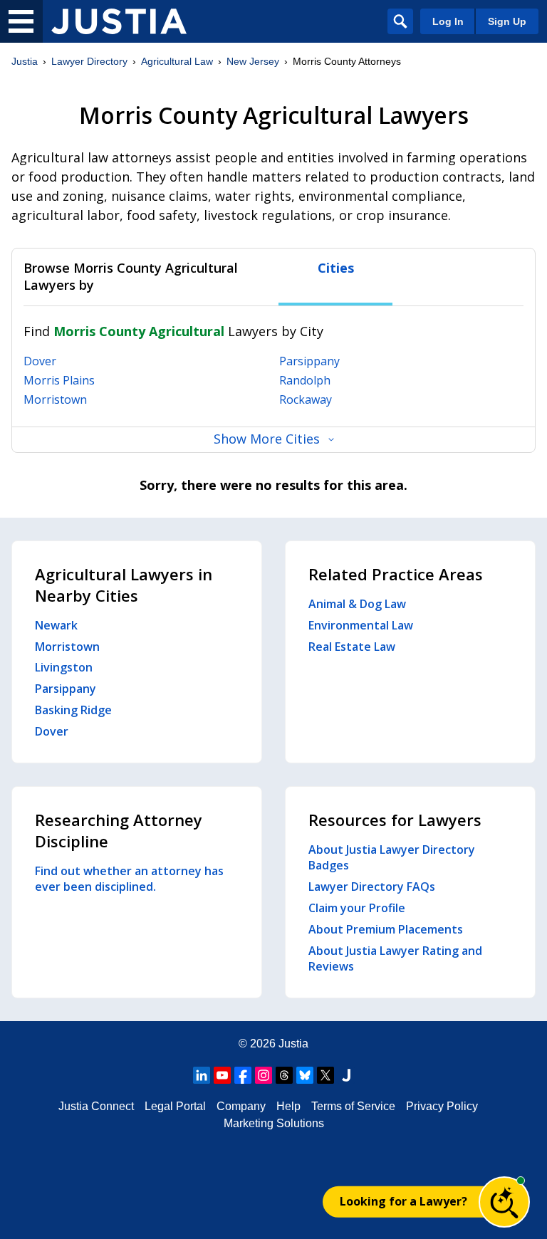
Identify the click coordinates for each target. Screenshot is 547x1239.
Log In (448, 21)
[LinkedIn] (201, 1075)
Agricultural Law (177, 61)
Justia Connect (96, 1106)
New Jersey (252, 61)
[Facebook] (242, 1075)
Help (288, 1106)
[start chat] (504, 1202)
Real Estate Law (351, 646)
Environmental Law (360, 625)
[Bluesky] (304, 1075)
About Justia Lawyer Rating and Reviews (395, 958)
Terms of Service (353, 1106)
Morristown (55, 399)
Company (241, 1106)
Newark (56, 625)
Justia (24, 61)
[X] (325, 1075)
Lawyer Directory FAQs (371, 886)
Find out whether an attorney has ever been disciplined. (129, 878)
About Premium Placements (385, 929)
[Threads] (284, 1075)
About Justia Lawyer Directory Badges (391, 857)
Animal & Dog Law (357, 604)
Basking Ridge (73, 710)
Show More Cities (267, 438)
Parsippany (309, 361)
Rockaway (305, 399)
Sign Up (507, 21)
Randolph (304, 380)
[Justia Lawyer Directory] (119, 21)
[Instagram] (263, 1075)
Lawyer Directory (89, 61)
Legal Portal (175, 1106)
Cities (336, 268)
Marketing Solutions (274, 1123)
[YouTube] (222, 1075)
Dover (40, 361)
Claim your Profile (356, 908)
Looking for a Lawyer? (403, 1201)
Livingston (64, 667)
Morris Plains (59, 380)
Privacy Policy (442, 1106)
